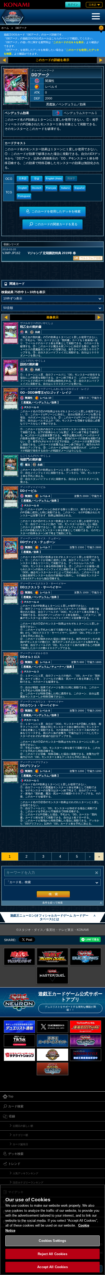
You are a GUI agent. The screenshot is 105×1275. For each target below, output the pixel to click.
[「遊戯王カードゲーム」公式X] (52, 1026)
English (22, 187)
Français (51, 187)
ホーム (5, 28)
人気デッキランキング (25, 1173)
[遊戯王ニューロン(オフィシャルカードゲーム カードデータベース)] (12, 16)
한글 (36, 178)
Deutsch (37, 187)
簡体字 (71, 178)
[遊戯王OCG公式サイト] (19, 956)
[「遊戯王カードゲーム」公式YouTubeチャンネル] (85, 1026)
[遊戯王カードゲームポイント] (52, 1040)
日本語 (23, 178)
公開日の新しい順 (23, 1125)
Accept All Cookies (52, 1267)
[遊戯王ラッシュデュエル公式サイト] (52, 956)
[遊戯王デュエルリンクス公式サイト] (85, 956)
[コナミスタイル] (85, 1054)
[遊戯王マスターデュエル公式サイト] (52, 975)
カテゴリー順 (20, 1135)
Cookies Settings (52, 1241)
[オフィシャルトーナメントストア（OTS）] (52, 1054)
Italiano (65, 187)
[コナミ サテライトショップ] (19, 1054)
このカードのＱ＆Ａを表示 (68, 42)
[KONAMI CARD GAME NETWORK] (85, 1040)
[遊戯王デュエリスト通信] (19, 1026)
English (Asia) (54, 178)
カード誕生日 (20, 1144)
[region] (52, 1229)
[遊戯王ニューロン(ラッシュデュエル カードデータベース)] (52, 1068)
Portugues (24, 196)
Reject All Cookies (52, 1254)
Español (79, 187)
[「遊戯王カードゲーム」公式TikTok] (19, 1040)
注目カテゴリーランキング (28, 1182)
